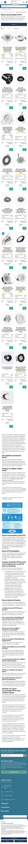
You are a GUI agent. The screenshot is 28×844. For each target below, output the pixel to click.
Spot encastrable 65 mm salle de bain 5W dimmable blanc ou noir (20, 49)
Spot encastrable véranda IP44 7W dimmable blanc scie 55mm (7, 408)
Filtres (13, 24)
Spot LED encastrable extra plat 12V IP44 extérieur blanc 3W (21, 210)
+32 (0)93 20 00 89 (8, 791)
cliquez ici (9, 834)
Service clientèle (14, 772)
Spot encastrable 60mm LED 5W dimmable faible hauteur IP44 (7, 49)
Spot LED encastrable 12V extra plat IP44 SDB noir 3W (20, 89)
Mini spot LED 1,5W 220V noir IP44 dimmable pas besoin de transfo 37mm (20, 368)
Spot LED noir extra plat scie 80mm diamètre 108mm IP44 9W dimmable (21, 249)
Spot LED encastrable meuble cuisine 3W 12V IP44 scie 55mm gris (7, 210)
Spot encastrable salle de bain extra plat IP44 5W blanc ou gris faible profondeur (7, 130)
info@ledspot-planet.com (9, 799)
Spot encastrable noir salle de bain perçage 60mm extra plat (7, 170)
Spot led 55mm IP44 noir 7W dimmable (7, 367)
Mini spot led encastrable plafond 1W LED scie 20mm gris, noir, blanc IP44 (7, 89)
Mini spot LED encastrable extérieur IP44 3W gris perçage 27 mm (7, 249)
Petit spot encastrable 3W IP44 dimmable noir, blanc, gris (20, 129)
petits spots (5, 546)
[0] (26, 2)
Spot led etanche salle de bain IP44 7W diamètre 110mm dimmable (7, 289)
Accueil (2, 12)
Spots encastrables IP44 (21, 12)
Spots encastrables (10, 12)
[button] (3, 821)
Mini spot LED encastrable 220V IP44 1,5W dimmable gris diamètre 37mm (7, 329)
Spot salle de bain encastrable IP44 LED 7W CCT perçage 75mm (20, 329)
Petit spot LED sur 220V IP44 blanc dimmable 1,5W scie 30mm (20, 289)
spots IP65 (23, 489)
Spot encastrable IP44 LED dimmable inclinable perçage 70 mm (20, 170)
